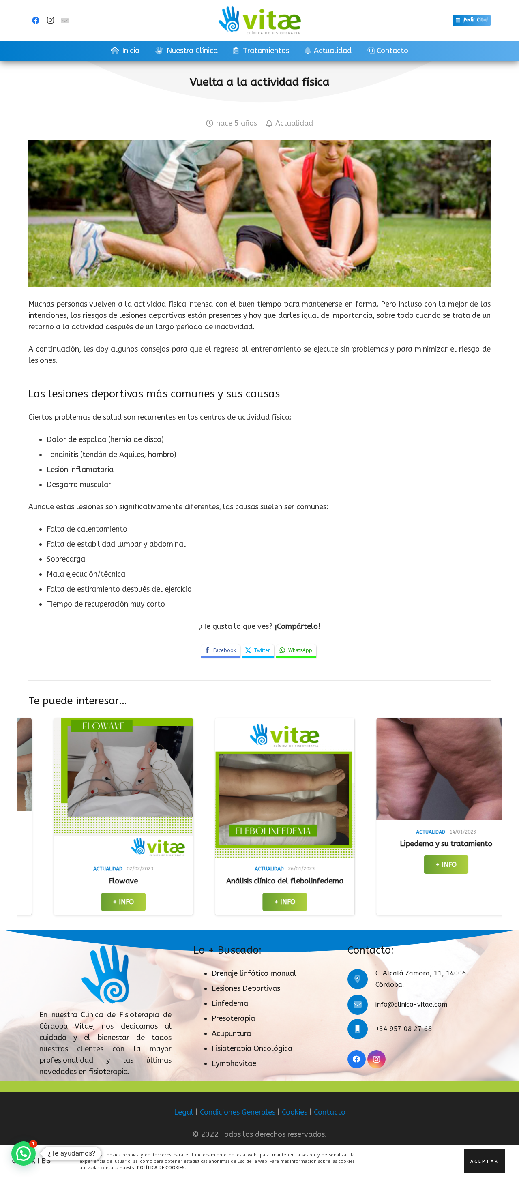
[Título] (65, 20)
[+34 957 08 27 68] (361, 1029)
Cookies (294, 1112)
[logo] (259, 20)
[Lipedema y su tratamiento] (312, 769)
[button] (23, 1153)
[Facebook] (35, 20)
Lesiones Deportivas (246, 988)
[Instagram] (50, 20)
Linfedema (230, 1003)
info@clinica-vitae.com (411, 1004)
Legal (183, 1112)
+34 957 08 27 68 (403, 1029)
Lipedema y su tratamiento (312, 843)
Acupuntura (231, 1033)
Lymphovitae (234, 1063)
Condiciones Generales (237, 1112)
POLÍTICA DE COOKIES (161, 1167)
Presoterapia (233, 1018)
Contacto (329, 1112)
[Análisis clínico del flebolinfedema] (151, 788)
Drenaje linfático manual (254, 973)
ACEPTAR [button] (484, 1161)
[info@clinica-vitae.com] (361, 1005)
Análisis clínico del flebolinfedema (151, 881)
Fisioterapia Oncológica (252, 1048)
